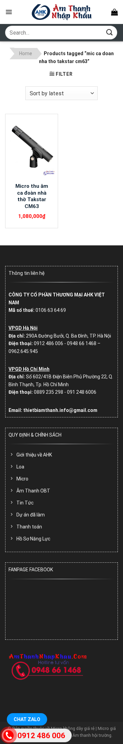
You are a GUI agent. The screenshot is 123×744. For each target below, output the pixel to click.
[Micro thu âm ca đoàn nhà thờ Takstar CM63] (31, 148)
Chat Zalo (27, 719)
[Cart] (114, 12)
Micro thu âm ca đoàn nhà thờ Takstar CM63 (31, 196)
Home (25, 53)
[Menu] (8, 12)
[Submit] (110, 32)
